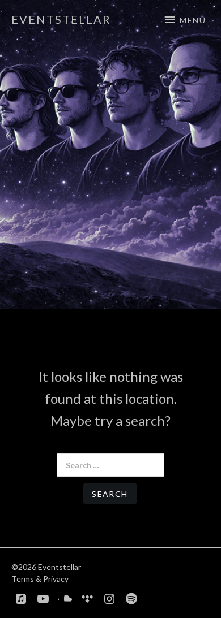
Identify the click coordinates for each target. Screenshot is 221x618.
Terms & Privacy (40, 579)
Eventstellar (61, 19)
